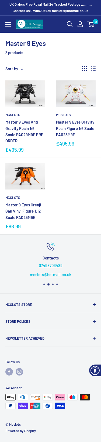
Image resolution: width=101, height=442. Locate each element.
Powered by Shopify (20, 431)
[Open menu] (8, 24)
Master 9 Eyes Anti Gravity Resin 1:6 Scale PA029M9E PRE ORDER (24, 131)
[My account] (80, 24)
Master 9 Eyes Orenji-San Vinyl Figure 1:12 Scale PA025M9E (24, 211)
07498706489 (40, 11)
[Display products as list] (93, 68)
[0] (91, 24)
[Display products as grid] (84, 68)
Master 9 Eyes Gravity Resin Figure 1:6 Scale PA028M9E (75, 128)
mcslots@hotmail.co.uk (70, 11)
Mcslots (12, 115)
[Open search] (70, 24)
